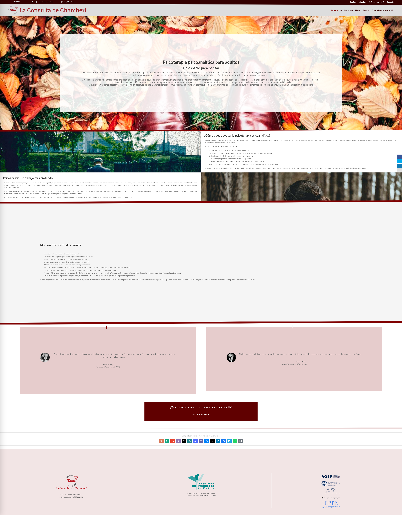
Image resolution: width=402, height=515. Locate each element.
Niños (358, 10)
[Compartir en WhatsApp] (235, 441)
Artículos (362, 2)
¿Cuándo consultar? (376, 2)
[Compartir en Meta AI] (206, 441)
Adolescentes (346, 10)
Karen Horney (108, 365)
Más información (201, 414)
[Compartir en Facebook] (223, 441)
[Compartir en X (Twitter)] (212, 441)
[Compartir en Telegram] (229, 441)
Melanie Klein (300, 362)
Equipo (353, 2)
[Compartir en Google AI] (172, 441)
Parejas (366, 10)
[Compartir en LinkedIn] (218, 441)
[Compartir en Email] (240, 441)
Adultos (334, 10)
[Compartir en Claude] (161, 441)
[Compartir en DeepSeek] (195, 441)
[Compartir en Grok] (184, 441)
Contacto (390, 2)
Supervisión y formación (383, 10)
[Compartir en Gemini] (178, 441)
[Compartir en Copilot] (201, 441)
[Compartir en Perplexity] (189, 441)
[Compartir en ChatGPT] (167, 441)
